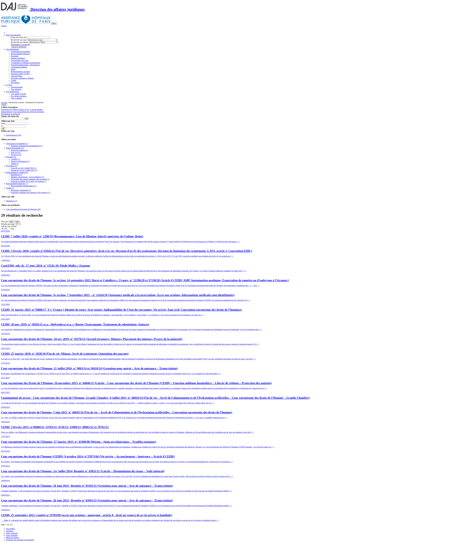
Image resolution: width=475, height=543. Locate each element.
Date (11, 222)
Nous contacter (12, 533)
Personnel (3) (11, 157)
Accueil (4, 102)
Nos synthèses (16, 98)
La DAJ (9, 85)
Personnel (15, 56)
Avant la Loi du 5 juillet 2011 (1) (23, 168)
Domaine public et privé (20, 74)
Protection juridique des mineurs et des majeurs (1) (30, 192)
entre (3, 123)
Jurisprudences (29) (13, 135)
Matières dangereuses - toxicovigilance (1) (27, 177)
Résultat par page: (8, 224)
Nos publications (12, 92)
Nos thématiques (12, 49)
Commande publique (19, 67)
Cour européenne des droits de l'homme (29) (23, 209)
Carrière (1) (15, 159)
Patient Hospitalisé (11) (15, 148)
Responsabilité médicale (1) (16, 184)
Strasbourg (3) (11, 201)
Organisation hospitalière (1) (17, 144)
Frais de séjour (16, 76)
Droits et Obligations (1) (20, 161)
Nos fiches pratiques (19, 96)
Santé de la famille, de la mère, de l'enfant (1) (28, 181)
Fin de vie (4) (16, 155)
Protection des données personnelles (20, 540)
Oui (6, 229)
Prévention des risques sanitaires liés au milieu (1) (30, 179)
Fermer (4, 26)
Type (17, 222)
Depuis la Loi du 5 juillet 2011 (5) (24, 170)
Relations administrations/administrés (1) (26, 146)
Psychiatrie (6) (11, 166)
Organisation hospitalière (20, 52)
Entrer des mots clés (18, 37)
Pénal (13, 69)
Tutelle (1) (10, 188)
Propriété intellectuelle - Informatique (25, 65)
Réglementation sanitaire (20, 72)
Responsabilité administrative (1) (23, 186)
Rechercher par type (19, 40)
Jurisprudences (6, 112)
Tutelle (13, 80)
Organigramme (17, 87)
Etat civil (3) (16, 152)
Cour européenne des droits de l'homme (28, 112)
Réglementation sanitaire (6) (17, 172)
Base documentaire (13, 35)
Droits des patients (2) (19, 150)
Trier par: (4, 221)
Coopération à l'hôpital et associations (25, 63)
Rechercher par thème (19, 42)
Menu (54, 23)
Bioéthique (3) (16, 175)
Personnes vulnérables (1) (21, 190)
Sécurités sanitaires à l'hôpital (22, 78)
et (2, 126)
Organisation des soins (19, 60)
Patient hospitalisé (18, 58)
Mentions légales (12, 538)
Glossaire (9, 531)
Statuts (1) (15, 164)
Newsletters (10, 529)
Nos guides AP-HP (18, 94)
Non (12, 229)
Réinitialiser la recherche (20, 44)
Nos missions (16, 89)
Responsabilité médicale (20, 54)
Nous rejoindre (12, 535)
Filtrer (4, 105)
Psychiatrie (15, 83)
